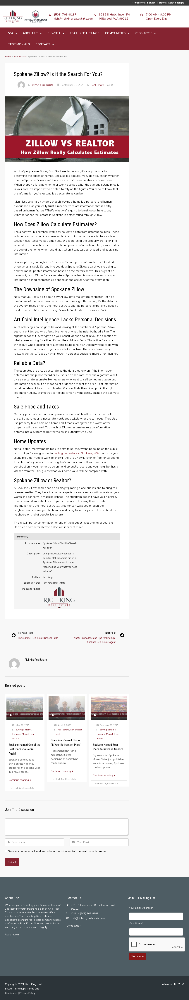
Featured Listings (84, 33)
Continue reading (19, 780)
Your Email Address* (141, 908)
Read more (11, 934)
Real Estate (19, 56)
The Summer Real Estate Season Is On (38, 638)
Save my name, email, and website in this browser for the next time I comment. (58, 851)
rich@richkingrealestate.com (74, 19)
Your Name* (136, 923)
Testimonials (19, 44)
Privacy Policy (27, 993)
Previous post (25, 632)
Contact (42, 44)
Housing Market (20, 734)
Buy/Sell (54, 33)
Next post (110, 632)
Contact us (73, 925)
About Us (30, 33)
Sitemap (20, 988)
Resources (143, 33)
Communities (115, 33)
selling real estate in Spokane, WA (76, 453)
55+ (10, 33)
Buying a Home (23, 729)
